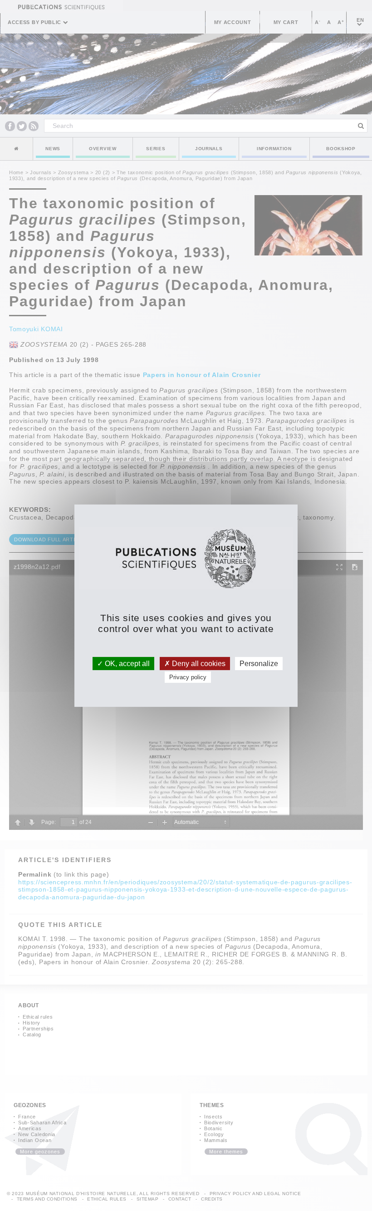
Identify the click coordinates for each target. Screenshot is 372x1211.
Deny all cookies (197, 663)
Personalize (259, 663)
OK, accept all (126, 663)
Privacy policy (187, 677)
